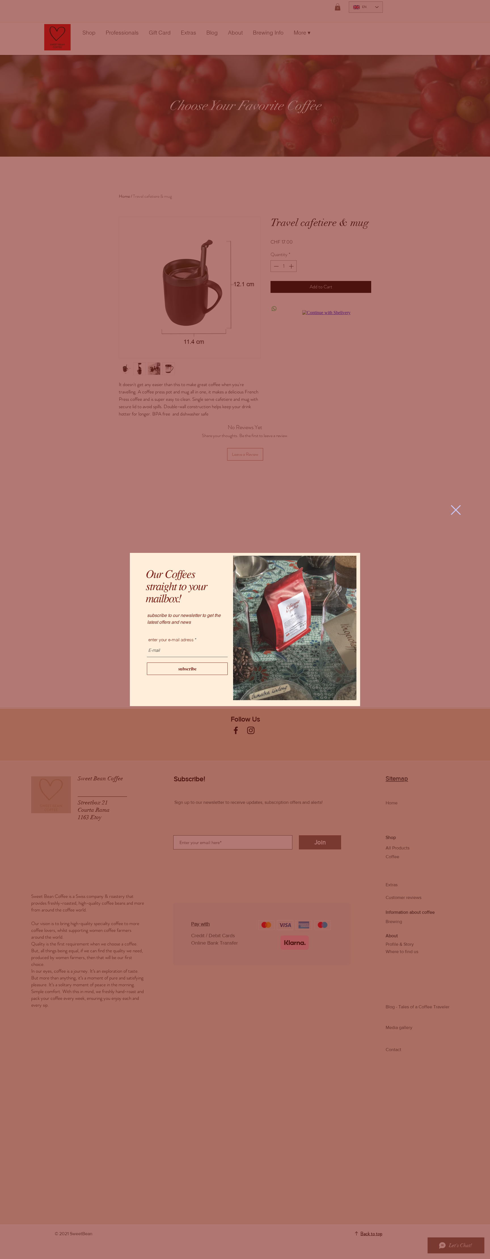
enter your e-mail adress (171, 640)
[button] (456, 510)
